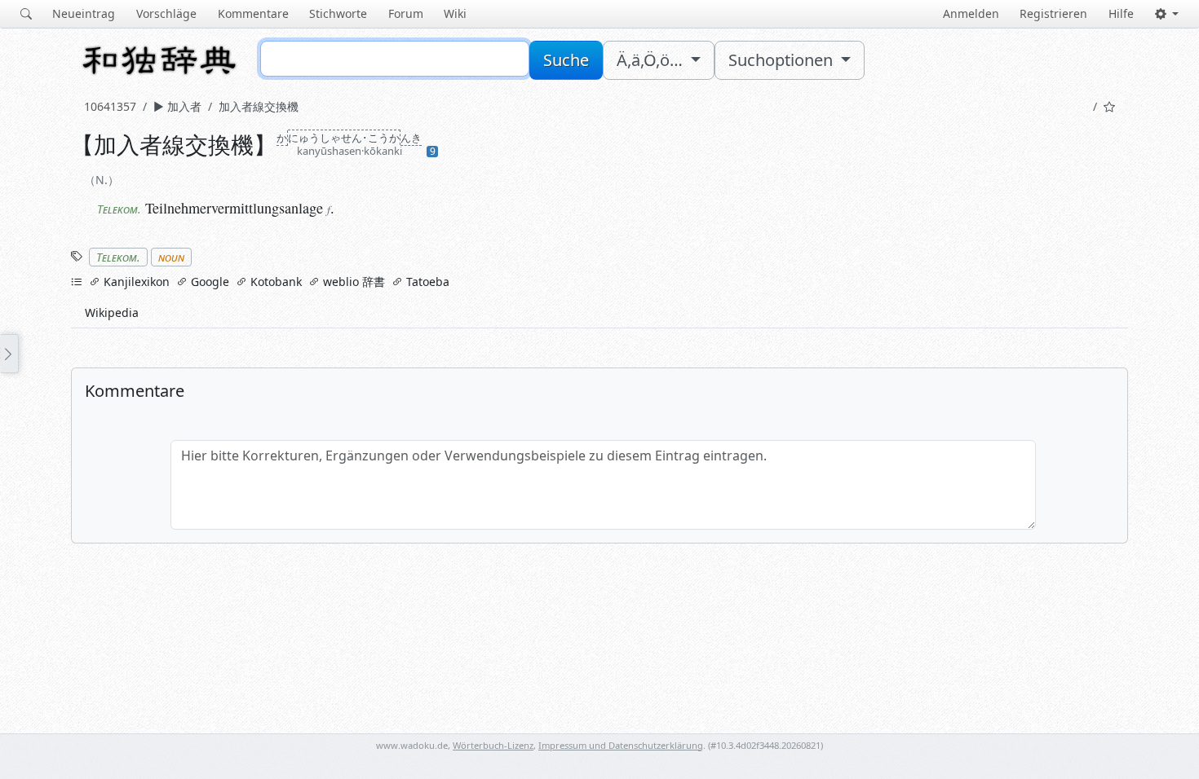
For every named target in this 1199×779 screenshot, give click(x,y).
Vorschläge (166, 13)
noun (171, 257)
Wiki (455, 13)
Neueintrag (83, 13)
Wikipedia (112, 312)
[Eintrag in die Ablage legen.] (1109, 106)
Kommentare (253, 13)
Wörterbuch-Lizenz (493, 745)
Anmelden (971, 13)
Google (208, 281)
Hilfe (1121, 13)
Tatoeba (426, 281)
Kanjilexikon (135, 281)
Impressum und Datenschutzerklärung (620, 745)
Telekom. (118, 257)
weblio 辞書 (352, 281)
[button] (1166, 14)
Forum (405, 13)
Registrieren (1053, 13)
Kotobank (274, 281)
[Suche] (26, 14)
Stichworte (338, 13)
